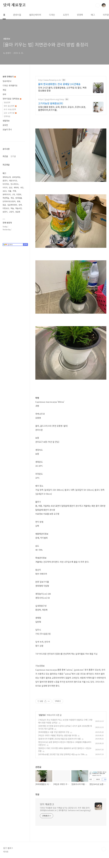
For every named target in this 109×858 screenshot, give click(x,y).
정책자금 (7, 116)
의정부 (18, 194)
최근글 (5, 156)
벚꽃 (18, 201)
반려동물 (18, 198)
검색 (98, 5)
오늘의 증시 (7, 129)
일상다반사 (7, 81)
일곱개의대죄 (12, 205)
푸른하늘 (6, 198)
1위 (13, 194)
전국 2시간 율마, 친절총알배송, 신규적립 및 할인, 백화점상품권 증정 (62, 89)
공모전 (5, 125)
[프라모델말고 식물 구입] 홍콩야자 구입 (53, 732)
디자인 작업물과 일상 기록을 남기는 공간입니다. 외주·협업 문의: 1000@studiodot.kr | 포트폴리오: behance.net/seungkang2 (65, 809)
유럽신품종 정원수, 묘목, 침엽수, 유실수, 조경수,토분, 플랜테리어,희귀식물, (62, 108)
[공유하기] (45, 701)
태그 (93, 14)
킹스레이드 (15, 184)
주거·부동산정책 (10, 109)
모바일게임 (16, 177)
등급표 (17, 211)
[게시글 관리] (48, 701)
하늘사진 (18, 208)
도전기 (66, 14)
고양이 (11, 211)
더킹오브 (6, 208)
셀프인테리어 (35, 14)
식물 (9, 191)
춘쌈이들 (17, 14)
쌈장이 (5, 211)
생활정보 (42, 715)
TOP (104, 849)
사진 (21, 187)
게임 (4, 90)
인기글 (13, 156)
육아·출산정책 (9, 106)
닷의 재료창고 (14, 5)
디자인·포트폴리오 (10, 85)
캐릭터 (16, 187)
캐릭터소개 (7, 177)
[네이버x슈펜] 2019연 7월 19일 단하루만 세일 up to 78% (61, 754)
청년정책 (7, 102)
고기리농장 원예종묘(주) (50, 103)
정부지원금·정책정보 (11, 98)
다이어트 (6, 184)
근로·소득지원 (9, 113)
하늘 (12, 208)
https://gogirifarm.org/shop (51, 99)
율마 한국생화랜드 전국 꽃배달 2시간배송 (59, 84)
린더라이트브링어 (9, 201)
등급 (4, 205)
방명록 (80, 14)
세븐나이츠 (13, 180)
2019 (4, 191)
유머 (4, 94)
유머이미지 (7, 194)
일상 (10, 187)
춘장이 (5, 180)
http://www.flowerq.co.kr (49, 80)
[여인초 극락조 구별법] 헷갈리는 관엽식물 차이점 (57, 735)
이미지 (5, 187)
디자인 (52, 14)
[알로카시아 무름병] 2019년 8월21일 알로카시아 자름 (59, 738)
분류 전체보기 (8, 76)
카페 (14, 191)
